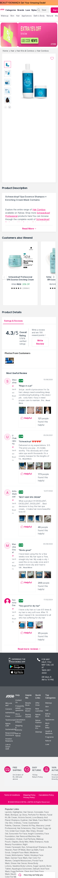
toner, (25, 823)
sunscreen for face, (18, 833)
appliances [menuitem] (27, 16)
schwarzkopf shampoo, (36, 847)
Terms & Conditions (12, 795)
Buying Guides (28, 715)
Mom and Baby (47, 725)
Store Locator (18, 715)
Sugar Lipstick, (39, 866)
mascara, (40, 825)
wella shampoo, (36, 842)
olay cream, (37, 828)
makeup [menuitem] (4, 16)
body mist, (24, 842)
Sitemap (38, 732)
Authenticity (10, 713)
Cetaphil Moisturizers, (22, 860)
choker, (19, 839)
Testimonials (10, 720)
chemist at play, (28, 825)
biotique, (14, 815)
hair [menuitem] (18, 16)
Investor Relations (9, 740)
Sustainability (10, 729)
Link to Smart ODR (8, 747)
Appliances (49, 720)
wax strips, (31, 831)
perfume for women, (37, 815)
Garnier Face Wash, (19, 858)
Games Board (28, 710)
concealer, (39, 812)
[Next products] (54, 277)
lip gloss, (23, 815)
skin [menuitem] (12, 16)
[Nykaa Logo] (2, 9)
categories (10, 10)
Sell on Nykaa (18, 734)
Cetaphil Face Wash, (20, 852)
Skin (47, 707)
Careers (8, 709)
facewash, (16, 847)
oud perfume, (29, 839)
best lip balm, (33, 850)
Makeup (48, 703)
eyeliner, (24, 820)
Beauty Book (28, 704)
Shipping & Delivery (18, 728)
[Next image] (9, 107)
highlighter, (18, 812)
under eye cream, (17, 831)
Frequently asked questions (19, 708)
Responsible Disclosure (10, 734)
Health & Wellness (48, 732)
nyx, (24, 847)
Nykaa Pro (37, 727)
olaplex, (15, 842)
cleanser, (16, 825)
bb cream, (12, 817)
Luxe (47, 744)
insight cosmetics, (36, 833)
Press (7, 716)
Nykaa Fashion (38, 721)
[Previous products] (4, 277)
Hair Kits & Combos (25, 51)
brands (20, 10)
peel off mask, (19, 850)
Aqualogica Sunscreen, (22, 868)
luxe (27, 10)
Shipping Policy (29, 795)
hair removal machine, (26, 836)
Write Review (40, 342)
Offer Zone (37, 704)
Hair (12, 51)
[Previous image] (5, 107)
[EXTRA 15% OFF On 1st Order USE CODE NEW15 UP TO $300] (29, 34)
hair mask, (33, 820)
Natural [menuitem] (50, 16)
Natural (48, 741)
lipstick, (8, 812)
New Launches (39, 710)
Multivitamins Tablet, (21, 855)
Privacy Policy (29, 797)
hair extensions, (24, 828)
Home (5, 51)
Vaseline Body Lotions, (22, 866)
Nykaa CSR (7, 725)
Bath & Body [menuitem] (39, 16)
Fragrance (49, 737)
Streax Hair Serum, (19, 863)
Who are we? (8, 704)
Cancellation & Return (20, 721)
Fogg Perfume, (17, 871)
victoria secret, (25, 817)
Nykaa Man (37, 715)
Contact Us (18, 701)
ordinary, (18, 823)
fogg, (45, 828)
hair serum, (28, 812)
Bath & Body (47, 715)
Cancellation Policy (46, 795)
